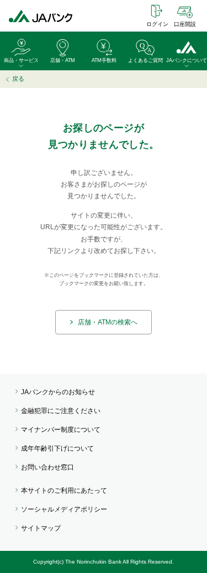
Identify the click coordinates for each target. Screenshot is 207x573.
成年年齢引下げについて (57, 448)
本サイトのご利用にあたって (64, 490)
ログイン (157, 24)
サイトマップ (41, 528)
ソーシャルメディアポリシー (64, 509)
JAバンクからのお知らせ (58, 392)
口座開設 (185, 24)
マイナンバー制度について (60, 429)
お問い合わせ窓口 (47, 467)
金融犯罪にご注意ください (60, 411)
